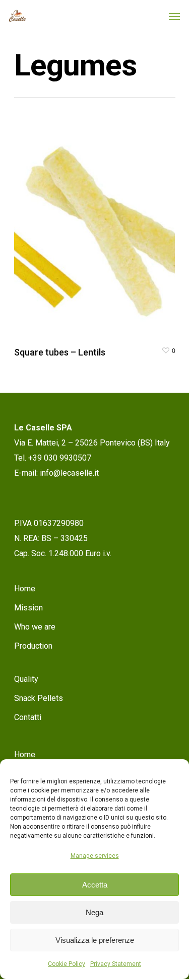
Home (24, 588)
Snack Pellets (38, 698)
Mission (28, 607)
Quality (26, 679)
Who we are (34, 627)
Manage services (95, 855)
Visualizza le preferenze (94, 940)
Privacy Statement (115, 963)
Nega (94, 912)
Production (33, 646)
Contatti (27, 717)
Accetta (94, 884)
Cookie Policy (66, 963)
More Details (97, 223)
